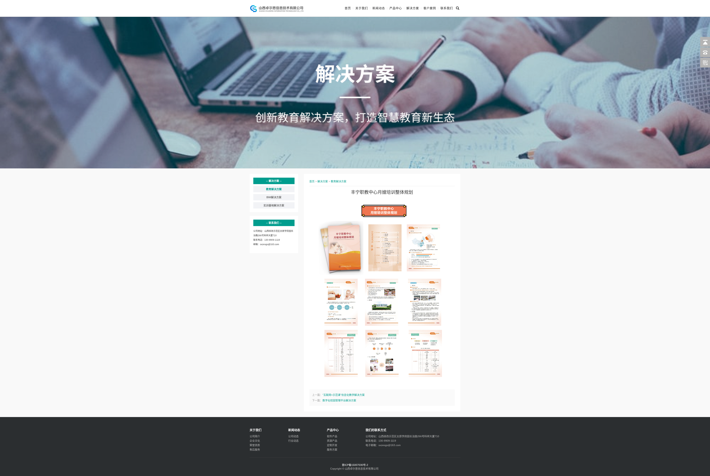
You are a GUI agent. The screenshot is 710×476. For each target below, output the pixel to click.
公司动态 (293, 436)
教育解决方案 (274, 189)
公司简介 (255, 436)
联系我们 (446, 8)
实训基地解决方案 (273, 205)
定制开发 (332, 445)
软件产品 (332, 436)
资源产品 (332, 440)
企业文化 (255, 440)
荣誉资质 (255, 445)
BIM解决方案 (273, 197)
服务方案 (332, 449)
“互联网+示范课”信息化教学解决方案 (343, 394)
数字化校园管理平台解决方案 (339, 400)
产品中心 (395, 8)
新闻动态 (378, 8)
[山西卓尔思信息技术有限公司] (277, 8)
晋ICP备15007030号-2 (355, 464)
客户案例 (429, 8)
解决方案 (412, 8)
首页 (348, 8)
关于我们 (361, 8)
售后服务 (255, 449)
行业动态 (293, 440)
